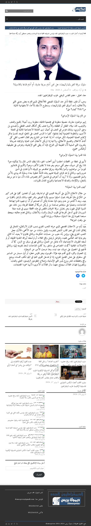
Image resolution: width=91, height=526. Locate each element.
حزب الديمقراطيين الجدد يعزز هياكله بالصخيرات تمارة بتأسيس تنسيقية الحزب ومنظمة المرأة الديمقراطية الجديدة (25, 405)
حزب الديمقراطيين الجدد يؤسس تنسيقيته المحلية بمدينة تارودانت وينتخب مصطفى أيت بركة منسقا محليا (25, 428)
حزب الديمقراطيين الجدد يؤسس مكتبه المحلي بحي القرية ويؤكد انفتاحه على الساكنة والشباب (42, 28)
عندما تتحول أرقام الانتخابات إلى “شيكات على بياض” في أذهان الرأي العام (19, 365)
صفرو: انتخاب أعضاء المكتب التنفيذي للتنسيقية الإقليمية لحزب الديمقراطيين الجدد (73, 386)
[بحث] (6, 11)
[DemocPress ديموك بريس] (79, 11)
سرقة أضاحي (78, 309)
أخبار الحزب (74, 33)
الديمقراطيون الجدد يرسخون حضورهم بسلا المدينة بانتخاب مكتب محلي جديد (26, 421)
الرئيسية (81, 33)
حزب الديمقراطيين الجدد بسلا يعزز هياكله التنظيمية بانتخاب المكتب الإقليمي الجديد (27, 443)
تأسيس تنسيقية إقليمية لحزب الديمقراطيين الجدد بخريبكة (20, 317)
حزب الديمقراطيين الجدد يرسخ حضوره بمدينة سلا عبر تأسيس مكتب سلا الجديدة (73, 365)
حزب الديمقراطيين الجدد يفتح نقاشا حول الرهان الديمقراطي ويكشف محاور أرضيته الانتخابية (25, 436)
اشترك (39, 474)
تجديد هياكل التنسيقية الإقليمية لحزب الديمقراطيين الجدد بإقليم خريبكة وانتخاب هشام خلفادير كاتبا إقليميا (46, 374)
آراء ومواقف (76, 90)
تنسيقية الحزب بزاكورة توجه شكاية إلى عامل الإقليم (73, 315)
